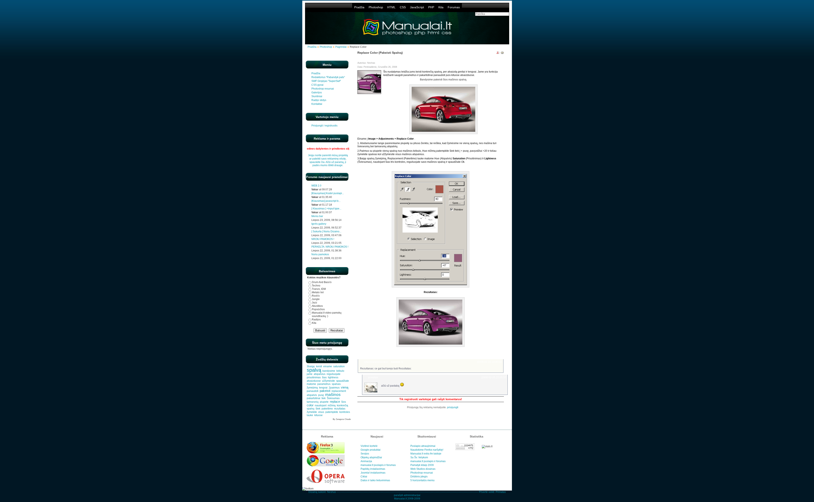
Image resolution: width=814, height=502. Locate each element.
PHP (431, 7)
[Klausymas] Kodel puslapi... (327, 193)
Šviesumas (333, 398)
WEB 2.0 (316, 185)
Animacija (366, 461)
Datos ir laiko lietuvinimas (375, 480)
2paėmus (334, 387)
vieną (344, 387)
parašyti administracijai (407, 495)
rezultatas (339, 408)
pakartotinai (313, 398)
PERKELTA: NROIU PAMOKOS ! (329, 246)
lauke (310, 415)
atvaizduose (314, 380)
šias (324, 377)
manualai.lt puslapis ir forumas (378, 465)
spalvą (314, 370)
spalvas (336, 384)
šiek (318, 408)
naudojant (320, 405)
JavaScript (417, 7)
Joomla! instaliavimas (373, 472)
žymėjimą (312, 387)
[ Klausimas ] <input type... (326, 208)
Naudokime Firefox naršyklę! (426, 449)
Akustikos (317, 305)
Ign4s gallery (318, 223)
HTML (391, 7)
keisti (319, 366)
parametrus (323, 384)
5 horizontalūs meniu (422, 480)
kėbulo (340, 370)
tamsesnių (313, 401)
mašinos (333, 394)
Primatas (501, 492)
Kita (440, 7)
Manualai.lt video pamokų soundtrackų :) (326, 314)
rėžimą (332, 405)
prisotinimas (314, 377)
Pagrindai (341, 46)
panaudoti (312, 391)
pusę (321, 395)
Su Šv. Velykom (419, 457)
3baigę (311, 366)
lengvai (323, 387)
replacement (339, 391)
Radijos (316, 319)
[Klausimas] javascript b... (325, 200)
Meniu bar (317, 216)
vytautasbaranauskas (376, 361)
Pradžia (359, 7)
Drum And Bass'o (322, 282)
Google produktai (371, 449)
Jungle (316, 299)
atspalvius (319, 374)
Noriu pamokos (320, 254)
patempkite (331, 412)
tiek (324, 398)
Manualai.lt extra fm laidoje (425, 453)
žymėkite (312, 412)
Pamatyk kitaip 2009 (422, 465)
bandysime (328, 370)
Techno (316, 285)
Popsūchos (318, 309)
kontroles (344, 412)
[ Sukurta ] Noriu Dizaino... (326, 231)
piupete (324, 401)
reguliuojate (333, 374)
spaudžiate (342, 380)
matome (311, 384)
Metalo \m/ (318, 292)
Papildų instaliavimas (373, 468)
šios (343, 401)
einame (327, 366)
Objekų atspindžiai (371, 457)
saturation (339, 366)
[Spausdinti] (502, 53)
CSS (403, 7)
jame (309, 374)
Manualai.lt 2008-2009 (407, 498)
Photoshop (376, 7)
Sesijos (365, 453)
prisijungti (452, 407)
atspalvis (312, 395)
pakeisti (325, 391)
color (310, 405)
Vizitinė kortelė (369, 446)
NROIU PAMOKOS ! (322, 239)
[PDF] (498, 53)
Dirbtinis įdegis (419, 476)
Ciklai (364, 476)
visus (321, 412)
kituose (318, 415)
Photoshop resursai (421, 472)
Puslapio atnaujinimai (422, 446)
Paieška (497, 353)
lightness (333, 377)
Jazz (314, 302)
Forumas (454, 7)
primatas (373, 377)
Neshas (331, 492)
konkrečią (342, 405)
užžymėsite (328, 380)
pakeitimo (327, 408)
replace (335, 401)
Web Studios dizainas (422, 468)
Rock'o (316, 295)
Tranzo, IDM (319, 288)
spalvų (310, 408)
